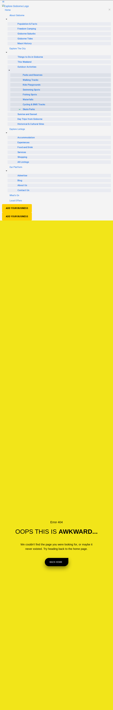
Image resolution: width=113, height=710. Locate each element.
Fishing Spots (30, 94)
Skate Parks (29, 109)
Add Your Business (17, 208)
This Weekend (24, 62)
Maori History (25, 43)
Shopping (22, 157)
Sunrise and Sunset (27, 114)
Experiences (23, 142)
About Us (22, 185)
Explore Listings (17, 129)
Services (22, 152)
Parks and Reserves (32, 75)
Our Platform (16, 167)
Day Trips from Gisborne (30, 119)
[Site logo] (15, 6)
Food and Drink (25, 147)
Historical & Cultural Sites (31, 124)
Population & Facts (27, 24)
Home (8, 10)
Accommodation (26, 137)
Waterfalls (28, 99)
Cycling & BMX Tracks (34, 104)
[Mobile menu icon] (56, 2)
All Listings (23, 162)
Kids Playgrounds (32, 84)
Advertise (22, 175)
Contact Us (23, 190)
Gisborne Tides (25, 38)
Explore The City (18, 48)
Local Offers (16, 200)
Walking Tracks (30, 80)
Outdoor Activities (27, 67)
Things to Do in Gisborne (30, 57)
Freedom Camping (27, 28)
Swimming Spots (31, 89)
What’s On (14, 195)
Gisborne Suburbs (27, 33)
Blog (20, 180)
